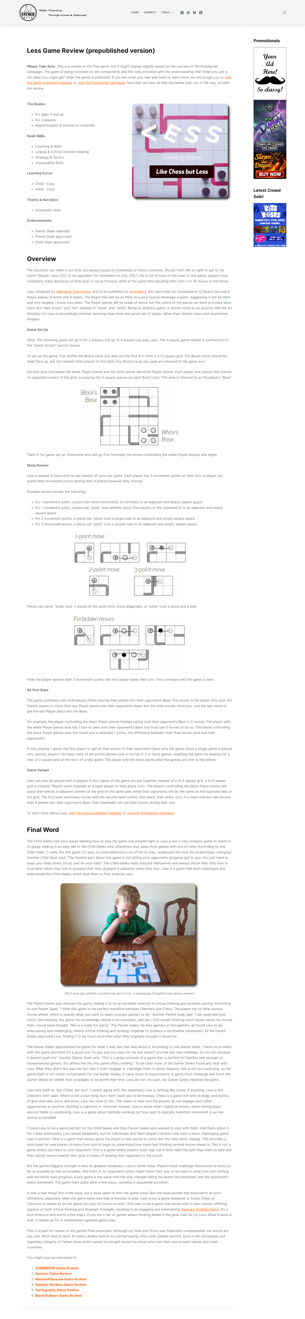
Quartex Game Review (53, 1273)
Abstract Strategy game (200, 1209)
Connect (150, 12)
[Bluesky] (194, 12)
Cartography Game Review (57, 1290)
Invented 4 (138, 291)
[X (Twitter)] (200, 12)
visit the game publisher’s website (95, 813)
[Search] (284, 12)
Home (135, 12)
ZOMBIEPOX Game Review (56, 1268)
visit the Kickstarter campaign (101, 83)
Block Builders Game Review (58, 1295)
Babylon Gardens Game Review (60, 1284)
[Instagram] (182, 12)
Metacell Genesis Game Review (61, 1279)
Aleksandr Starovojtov (73, 291)
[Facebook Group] (188, 12)
